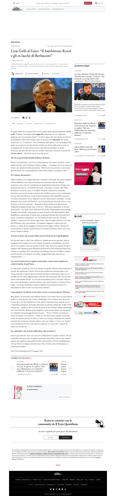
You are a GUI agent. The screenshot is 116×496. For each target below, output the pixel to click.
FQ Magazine (54, 3)
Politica (15, 42)
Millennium (47, 3)
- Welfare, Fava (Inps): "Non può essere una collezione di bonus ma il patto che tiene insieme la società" (87, 287)
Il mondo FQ (66, 3)
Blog (43, 3)
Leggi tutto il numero (90, 249)
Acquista (64, 397)
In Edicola (38, 3)
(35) (104, 155)
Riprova (58, 465)
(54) (104, 115)
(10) (57, 374)
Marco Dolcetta (17, 60)
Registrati (65, 437)
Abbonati (88, 3)
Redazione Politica (23, 374)
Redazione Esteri (80, 115)
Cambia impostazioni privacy (51, 479)
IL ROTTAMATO (34, 386)
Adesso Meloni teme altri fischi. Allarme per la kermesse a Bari (85, 149)
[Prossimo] (70, 369)
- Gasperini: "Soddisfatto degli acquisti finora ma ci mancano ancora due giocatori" (89, 277)
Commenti (16, 117)
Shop (60, 3)
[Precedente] (13, 369)
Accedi (50, 437)
